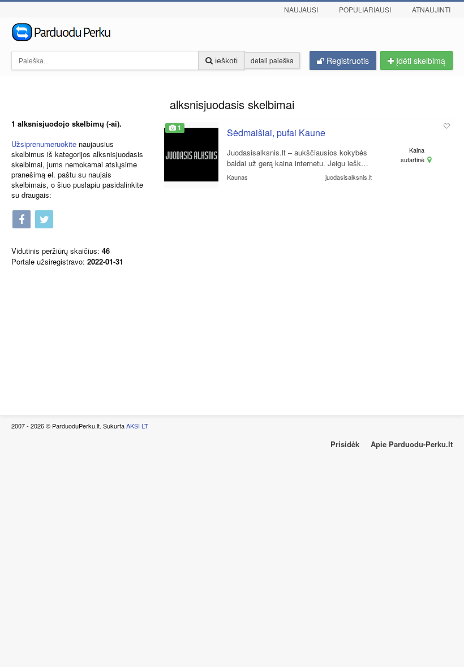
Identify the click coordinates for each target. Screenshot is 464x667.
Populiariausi (365, 9)
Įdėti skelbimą (419, 60)
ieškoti (225, 60)
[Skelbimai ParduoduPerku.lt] (232, 31)
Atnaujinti (431, 9)
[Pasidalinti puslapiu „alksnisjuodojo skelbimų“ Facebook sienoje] (21, 220)
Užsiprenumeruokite (43, 143)
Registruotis (346, 60)
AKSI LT (137, 425)
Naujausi (301, 9)
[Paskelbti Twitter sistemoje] (44, 220)
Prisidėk (344, 444)
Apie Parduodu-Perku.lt (412, 444)
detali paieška (272, 60)
